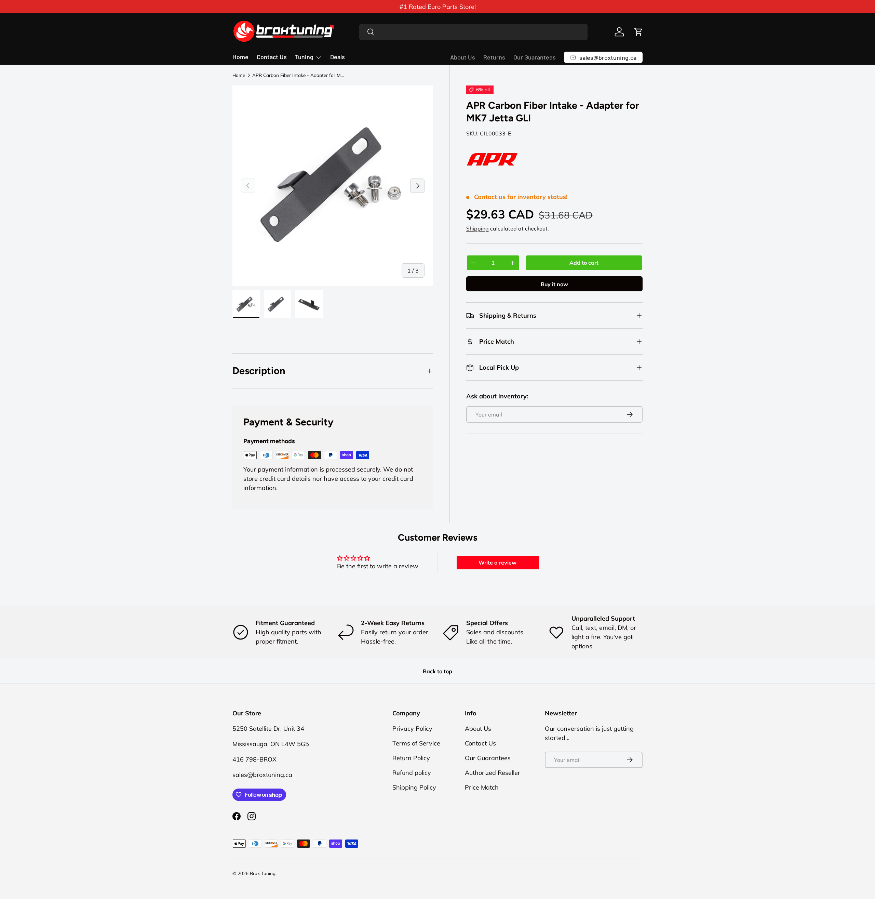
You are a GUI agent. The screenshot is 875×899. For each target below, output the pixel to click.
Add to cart (583, 262)
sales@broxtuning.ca (262, 775)
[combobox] (473, 32)
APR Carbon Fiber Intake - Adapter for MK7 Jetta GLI (298, 75)
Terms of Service (416, 743)
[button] (638, 31)
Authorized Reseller (492, 773)
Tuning (304, 57)
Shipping (477, 228)
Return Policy (411, 758)
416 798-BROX (254, 759)
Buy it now (554, 284)
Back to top (437, 671)
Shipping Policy (414, 787)
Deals (337, 57)
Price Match (482, 787)
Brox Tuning (262, 873)
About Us (462, 57)
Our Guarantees (534, 57)
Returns (494, 57)
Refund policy (411, 773)
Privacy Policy (412, 728)
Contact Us (272, 57)
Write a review (497, 562)
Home (240, 57)
